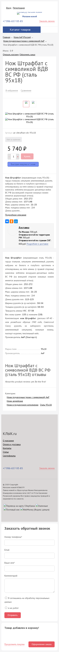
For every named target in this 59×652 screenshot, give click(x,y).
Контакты (7, 448)
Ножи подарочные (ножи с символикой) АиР (28, 397)
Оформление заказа (41, 644)
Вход (8, 7)
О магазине (8, 440)
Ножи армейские (15, 401)
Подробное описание (15, 214)
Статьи (6, 452)
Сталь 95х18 (46, 404)
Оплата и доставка (12, 444)
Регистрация (19, 7)
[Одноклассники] (11, 221)
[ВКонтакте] (7, 221)
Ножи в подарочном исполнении (22, 404)
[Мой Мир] (16, 221)
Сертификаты (9, 455)
